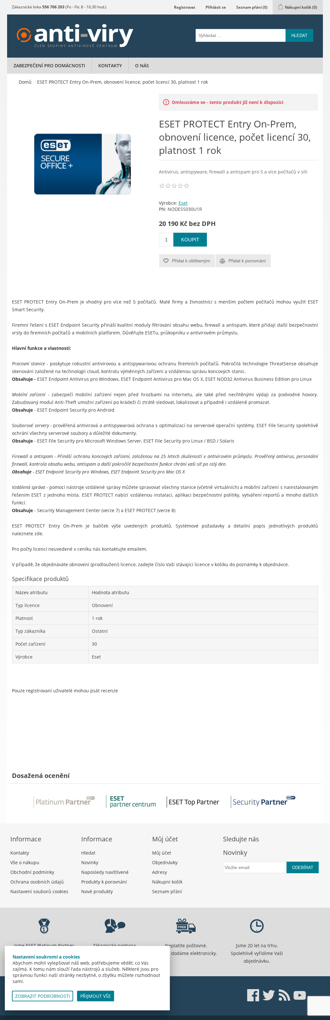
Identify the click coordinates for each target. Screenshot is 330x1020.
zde (38, 533)
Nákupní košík (167, 882)
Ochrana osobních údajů (37, 882)
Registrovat (184, 7)
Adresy (159, 872)
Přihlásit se (216, 7)
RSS (284, 995)
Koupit (190, 239)
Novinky (89, 862)
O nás (142, 65)
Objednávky (165, 862)
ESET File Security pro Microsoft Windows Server (89, 441)
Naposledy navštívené (105, 872)
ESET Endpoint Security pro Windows (72, 472)
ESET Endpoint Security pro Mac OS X (148, 472)
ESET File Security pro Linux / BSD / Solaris (188, 441)
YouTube (300, 995)
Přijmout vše (95, 996)
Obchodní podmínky (32, 872)
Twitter (269, 995)
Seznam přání (167, 891)
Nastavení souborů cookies (39, 891)
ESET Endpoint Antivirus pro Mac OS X (162, 379)
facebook (253, 995)
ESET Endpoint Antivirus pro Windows (78, 379)
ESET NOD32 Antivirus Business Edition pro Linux (258, 379)
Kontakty (110, 65)
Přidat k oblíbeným (191, 260)
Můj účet (161, 853)
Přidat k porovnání (247, 260)
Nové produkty (97, 891)
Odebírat (302, 867)
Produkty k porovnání (104, 882)
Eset (183, 203)
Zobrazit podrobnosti (42, 996)
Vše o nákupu (24, 862)
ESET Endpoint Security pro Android (75, 410)
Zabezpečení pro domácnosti (49, 65)
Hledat (299, 35)
